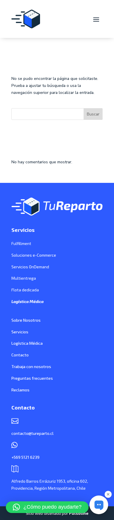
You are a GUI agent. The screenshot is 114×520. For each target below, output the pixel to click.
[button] (47, 507)
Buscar (93, 114)
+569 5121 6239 (25, 457)
